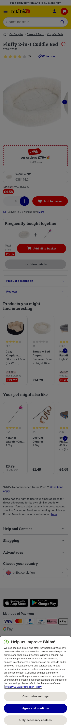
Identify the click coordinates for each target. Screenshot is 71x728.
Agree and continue (35, 708)
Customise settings (35, 696)
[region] (35, 682)
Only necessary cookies (35, 720)
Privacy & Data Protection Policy (23, 687)
